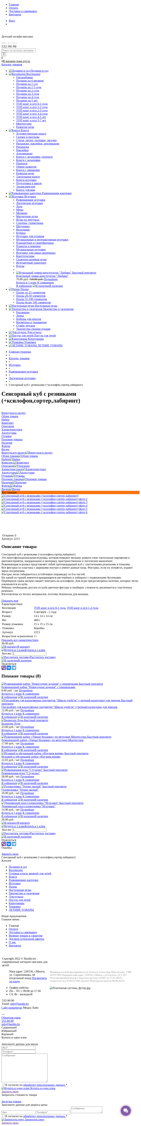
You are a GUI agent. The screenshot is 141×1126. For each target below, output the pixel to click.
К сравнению (45, 282)
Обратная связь (11, 1017)
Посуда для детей (19, 899)
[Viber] (3, 668)
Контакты (15, 14)
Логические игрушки (29, 203)
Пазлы (13, 886)
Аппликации (24, 153)
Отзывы (6, 475)
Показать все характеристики (19, 640)
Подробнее (51, 279)
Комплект (7, 462)
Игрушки (15, 883)
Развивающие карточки (23, 880)
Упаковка (15, 906)
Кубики (21, 232)
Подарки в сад (18, 866)
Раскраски (22, 146)
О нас (12, 942)
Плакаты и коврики (28, 246)
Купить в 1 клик (26, 282)
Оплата (13, 7)
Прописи (22, 163)
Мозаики (21, 213)
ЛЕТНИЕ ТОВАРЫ (21, 909)
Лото (19, 206)
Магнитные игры (27, 216)
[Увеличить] (39, 495)
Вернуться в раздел (13, 452)
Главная (14, 4)
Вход (12, 20)
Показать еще (9, 600)
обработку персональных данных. (44, 1084)
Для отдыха (16, 896)
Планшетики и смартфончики (35, 242)
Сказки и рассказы (27, 136)
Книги (13, 876)
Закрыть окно (10, 853)
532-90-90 (7, 1020)
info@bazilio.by (10, 1024)
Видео (5, 489)
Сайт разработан (11, 1007)
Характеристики (11, 469)
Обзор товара (9, 456)
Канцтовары (16, 903)
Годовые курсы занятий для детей (30, 873)
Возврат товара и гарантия (25, 935)
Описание (7, 465)
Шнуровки (23, 226)
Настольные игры (20, 890)
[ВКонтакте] (9, 668)
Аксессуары (9, 472)
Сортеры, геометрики (29, 223)
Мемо (19, 209)
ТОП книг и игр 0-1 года (49, 607)
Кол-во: (7, 653)
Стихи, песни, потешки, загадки (36, 140)
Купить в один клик (42, 1088)
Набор (5, 459)
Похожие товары (12, 479)
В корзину (23, 646)
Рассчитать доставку (43, 657)
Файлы (5, 485)
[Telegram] (14, 668)
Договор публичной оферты (26, 938)
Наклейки (22, 150)
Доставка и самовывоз (23, 11)
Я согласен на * (36, 1084)
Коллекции (16, 870)
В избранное (24, 285)
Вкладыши (23, 229)
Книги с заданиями (28, 160)
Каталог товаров (11, 64)
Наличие (6, 482)
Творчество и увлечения (24, 893)
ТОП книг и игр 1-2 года (82, 607)
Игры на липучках (27, 219)
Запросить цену (34, 1119)
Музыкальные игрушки (31, 249)
